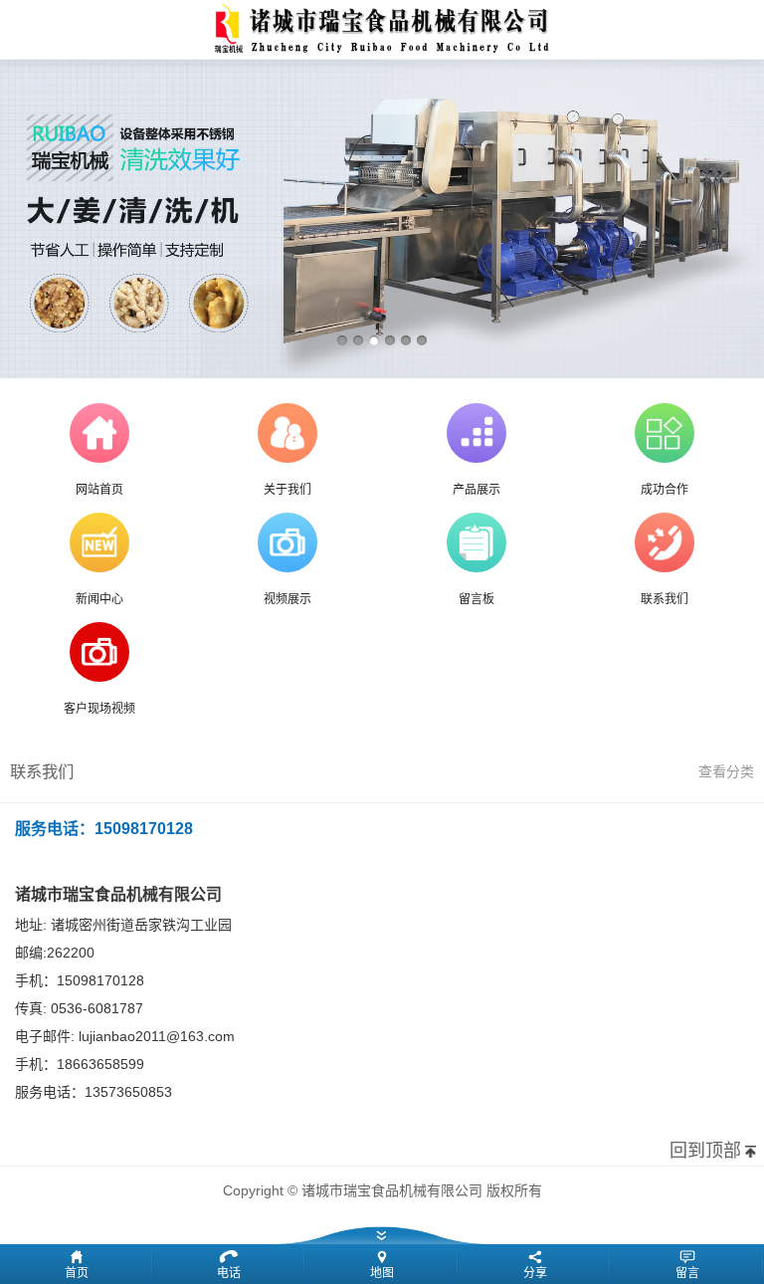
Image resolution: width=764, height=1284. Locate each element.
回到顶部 (705, 1151)
